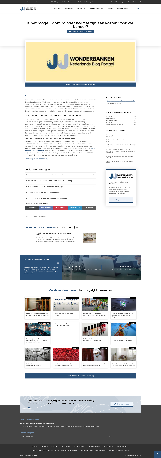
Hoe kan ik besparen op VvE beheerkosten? (60, 193)
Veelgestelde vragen (114, 103)
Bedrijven (109, 122)
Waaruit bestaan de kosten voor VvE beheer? (60, 175)
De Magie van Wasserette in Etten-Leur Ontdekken (35, 364)
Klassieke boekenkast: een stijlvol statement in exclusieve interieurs (37, 314)
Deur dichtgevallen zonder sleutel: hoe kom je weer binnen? (120, 135)
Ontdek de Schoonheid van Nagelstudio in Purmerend (92, 339)
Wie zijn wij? (81, 8)
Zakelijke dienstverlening (82, 32)
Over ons (45, 446)
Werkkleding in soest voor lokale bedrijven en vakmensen (94, 364)
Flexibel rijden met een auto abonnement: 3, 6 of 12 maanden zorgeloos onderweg (37, 340)
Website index (108, 446)
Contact (110, 8)
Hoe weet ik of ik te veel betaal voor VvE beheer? (60, 199)
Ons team (54, 446)
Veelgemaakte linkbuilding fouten (64, 314)
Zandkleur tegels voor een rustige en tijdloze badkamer (119, 156)
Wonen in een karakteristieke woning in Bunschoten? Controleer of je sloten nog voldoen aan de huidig (113, 2)
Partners (57, 8)
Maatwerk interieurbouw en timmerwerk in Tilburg (119, 140)
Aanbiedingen (110, 118)
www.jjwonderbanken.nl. (133, 455)
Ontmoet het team (96, 8)
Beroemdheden (79, 446)
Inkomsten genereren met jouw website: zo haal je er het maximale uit (105, 450)
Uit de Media (68, 8)
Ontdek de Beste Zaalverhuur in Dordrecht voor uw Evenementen (123, 364)
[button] (138, 8)
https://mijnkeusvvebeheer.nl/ (36, 159)
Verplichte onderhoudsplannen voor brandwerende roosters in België (122, 315)
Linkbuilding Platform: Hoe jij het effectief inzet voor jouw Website (54, 450)
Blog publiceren (122, 8)
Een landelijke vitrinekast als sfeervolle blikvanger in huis (61, 2)
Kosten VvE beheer (39, 216)
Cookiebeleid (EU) (123, 446)
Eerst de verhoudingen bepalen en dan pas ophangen (65, 324)
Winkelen (109, 116)
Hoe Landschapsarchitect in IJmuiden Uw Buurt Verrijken (122, 339)
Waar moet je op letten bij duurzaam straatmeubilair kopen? (94, 314)
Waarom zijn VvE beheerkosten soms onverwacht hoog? (60, 181)
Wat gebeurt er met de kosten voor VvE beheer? (121, 101)
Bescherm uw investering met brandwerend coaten (119, 161)
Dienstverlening (111, 120)
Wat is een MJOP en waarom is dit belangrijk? (60, 187)
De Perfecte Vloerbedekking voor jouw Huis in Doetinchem (66, 364)
